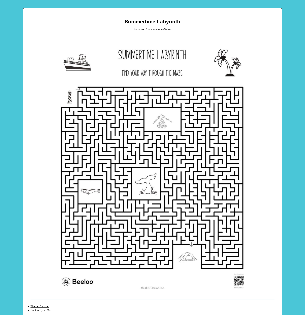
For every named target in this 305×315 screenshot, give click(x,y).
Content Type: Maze (41, 310)
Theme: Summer (39, 306)
